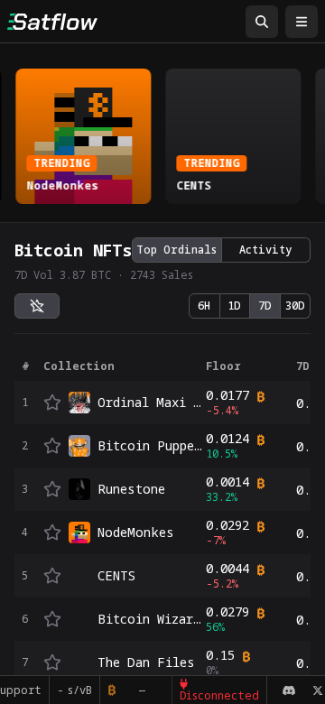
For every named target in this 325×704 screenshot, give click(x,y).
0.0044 (227, 568)
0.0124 (227, 439)
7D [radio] (265, 305)
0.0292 (227, 525)
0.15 (220, 655)
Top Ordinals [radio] (176, 249)
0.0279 (227, 612)
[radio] (37, 306)
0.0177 (227, 395)
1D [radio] (234, 305)
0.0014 (227, 482)
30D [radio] (295, 305)
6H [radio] (204, 305)
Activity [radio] (265, 249)
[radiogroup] (221, 250)
